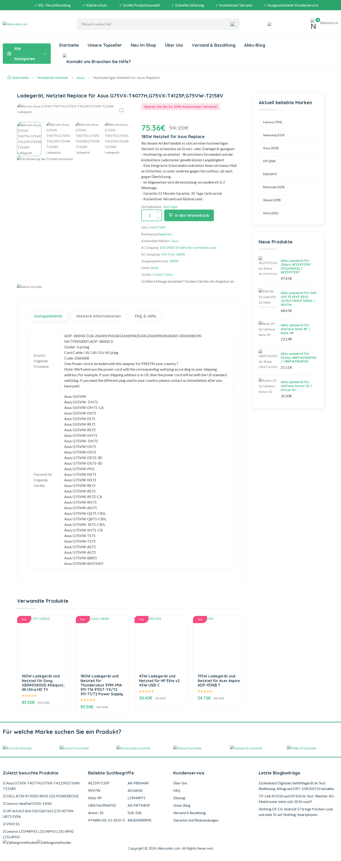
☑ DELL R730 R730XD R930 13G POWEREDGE (41, 796)
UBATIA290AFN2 (102, 805)
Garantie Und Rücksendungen (196, 820)
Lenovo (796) (272, 122)
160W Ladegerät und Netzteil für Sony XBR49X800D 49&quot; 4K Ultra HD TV (43, 683)
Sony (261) (270, 213)
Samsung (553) (273, 135)
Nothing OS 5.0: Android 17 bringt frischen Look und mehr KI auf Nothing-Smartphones (296, 812)
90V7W (94, 790)
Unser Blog (181, 805)
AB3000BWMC (140, 820)
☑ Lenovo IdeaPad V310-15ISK (27, 803)
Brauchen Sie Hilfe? (110, 61)
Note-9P (95, 798)
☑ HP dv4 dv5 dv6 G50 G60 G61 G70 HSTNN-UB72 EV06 (38, 814)
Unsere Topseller (105, 45)
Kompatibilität (48, 316)
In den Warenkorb (192, 215)
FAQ (176, 790)
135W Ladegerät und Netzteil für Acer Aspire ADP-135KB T (219, 680)
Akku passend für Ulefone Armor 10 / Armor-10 (296, 386)
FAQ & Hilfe (145, 316)
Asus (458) (271, 148)
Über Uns (174, 45)
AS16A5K (135, 790)
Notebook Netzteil (52, 77)
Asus (81, 77)
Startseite (69, 45)
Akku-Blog (254, 45)
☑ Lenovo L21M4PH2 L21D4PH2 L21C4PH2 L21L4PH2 (38, 834)
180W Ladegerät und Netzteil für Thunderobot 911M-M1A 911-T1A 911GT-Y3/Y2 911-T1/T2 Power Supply (101, 685)
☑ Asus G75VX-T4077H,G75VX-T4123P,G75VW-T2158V (42, 786)
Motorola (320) (273, 187)
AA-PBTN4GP (139, 805)
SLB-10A (135, 813)
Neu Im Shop (143, 45)
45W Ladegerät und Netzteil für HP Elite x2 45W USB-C (159, 680)
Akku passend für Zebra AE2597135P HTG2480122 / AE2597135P (295, 266)
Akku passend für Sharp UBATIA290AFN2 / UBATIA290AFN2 (298, 358)
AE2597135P (98, 783)
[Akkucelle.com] (32, 24)
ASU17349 (157, 227)
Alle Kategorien (24, 53)
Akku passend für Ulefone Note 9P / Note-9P (295, 329)
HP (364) (269, 161)
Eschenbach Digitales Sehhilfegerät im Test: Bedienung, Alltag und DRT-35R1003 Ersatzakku (296, 786)
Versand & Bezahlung (213, 45)
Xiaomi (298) (272, 200)
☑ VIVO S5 (11, 824)
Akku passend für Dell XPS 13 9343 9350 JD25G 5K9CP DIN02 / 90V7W (298, 299)
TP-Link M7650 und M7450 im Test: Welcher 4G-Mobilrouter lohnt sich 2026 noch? (297, 799)
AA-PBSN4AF (138, 783)
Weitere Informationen (98, 316)
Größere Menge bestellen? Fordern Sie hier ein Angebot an (187, 281)
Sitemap (179, 798)
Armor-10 (95, 813)
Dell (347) (270, 174)
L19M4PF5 (136, 798)
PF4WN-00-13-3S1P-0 (106, 820)
